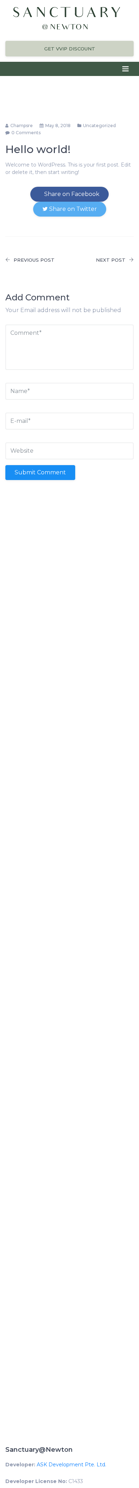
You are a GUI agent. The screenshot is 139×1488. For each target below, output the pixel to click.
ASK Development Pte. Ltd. (71, 1464)
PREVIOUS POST (34, 260)
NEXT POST (110, 260)
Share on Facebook (71, 194)
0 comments (26, 132)
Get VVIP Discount (69, 48)
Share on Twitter (72, 209)
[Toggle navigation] (125, 69)
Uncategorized (99, 125)
